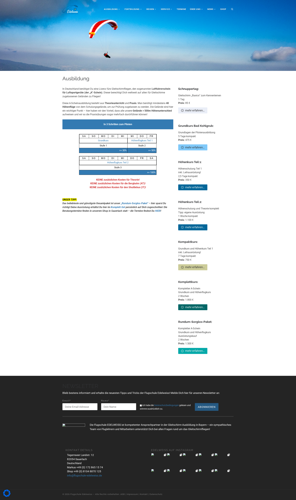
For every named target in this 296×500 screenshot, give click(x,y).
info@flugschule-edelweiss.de (84, 475)
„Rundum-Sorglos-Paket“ (134, 203)
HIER (157, 210)
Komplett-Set (118, 207)
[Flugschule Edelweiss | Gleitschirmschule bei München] (70, 8)
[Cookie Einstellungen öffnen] (6, 496)
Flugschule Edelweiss (81, 494)
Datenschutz (156, 494)
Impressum (132, 494)
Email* (66, 400)
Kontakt (144, 494)
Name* (105, 400)
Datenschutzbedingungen (166, 405)
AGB (122, 494)
